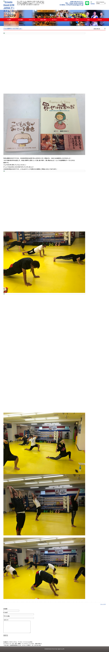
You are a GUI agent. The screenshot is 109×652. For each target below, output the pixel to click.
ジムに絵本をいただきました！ (12, 28)
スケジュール (32, 19)
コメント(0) (103, 604)
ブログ (65, 19)
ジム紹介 (9, 19)
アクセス (100, 19)
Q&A (88, 19)
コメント (6, 620)
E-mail (5, 612)
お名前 (5, 609)
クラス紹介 (20, 19)
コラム (77, 19)
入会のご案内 (43, 19)
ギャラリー (54, 19)
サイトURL (6, 616)
